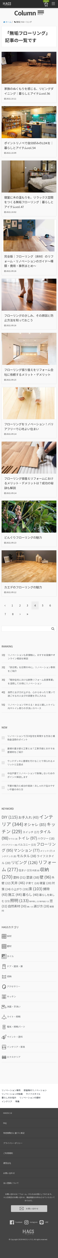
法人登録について (11, 1183)
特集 (17, 1101)
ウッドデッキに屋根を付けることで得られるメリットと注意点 (31, 762)
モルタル (26, 855)
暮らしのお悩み (9, 1097)
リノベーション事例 (11, 1090)
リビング (24, 862)
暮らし (30, 894)
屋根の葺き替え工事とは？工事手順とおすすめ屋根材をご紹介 (31, 750)
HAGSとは (7, 1113)
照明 (19, 900)
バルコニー (27, 844)
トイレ (27, 838)
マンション (27, 850)
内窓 (35, 870)
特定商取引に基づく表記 (13, 1133)
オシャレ (35, 824)
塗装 (32, 877)
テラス (13, 838)
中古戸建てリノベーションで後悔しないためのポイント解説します (31, 775)
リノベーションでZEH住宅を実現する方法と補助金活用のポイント (31, 737)
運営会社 (7, 1163)
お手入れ (28, 817)
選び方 (41, 906)
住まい (25, 870)
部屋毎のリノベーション (35, 1090)
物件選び (44, 901)
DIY (10, 817)
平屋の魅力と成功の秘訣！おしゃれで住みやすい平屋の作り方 (31, 787)
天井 (18, 882)
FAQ (5, 1123)
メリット (46, 850)
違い (30, 906)
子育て (32, 883)
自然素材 (17, 906)
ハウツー (46, 838)
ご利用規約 (8, 1153)
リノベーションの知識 (12, 1093)
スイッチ (31, 832)
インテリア (7, 1101)
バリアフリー (9, 844)
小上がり (19, 889)
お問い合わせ (9, 1173)
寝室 (45, 883)
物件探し (34, 901)
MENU (40, 14)
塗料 (19, 877)
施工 (15, 894)
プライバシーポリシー (13, 1143)
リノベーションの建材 (29, 1097)
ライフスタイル (33, 1093)
